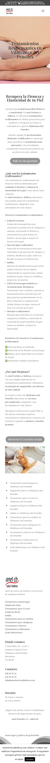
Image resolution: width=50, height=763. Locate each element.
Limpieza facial (12, 612)
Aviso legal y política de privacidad (22, 735)
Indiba (8, 615)
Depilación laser (13, 605)
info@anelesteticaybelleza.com (20, 680)
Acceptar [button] (29, 759)
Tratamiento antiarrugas (17, 601)
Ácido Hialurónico (14, 632)
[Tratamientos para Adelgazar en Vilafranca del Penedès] (25, 472)
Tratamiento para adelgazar (19, 622)
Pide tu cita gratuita (25, 161)
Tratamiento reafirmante (17, 629)
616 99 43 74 (10, 677)
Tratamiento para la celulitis (19, 618)
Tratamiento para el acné (17, 608)
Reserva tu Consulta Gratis (25, 439)
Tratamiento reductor (15, 625)
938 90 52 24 (10, 673)
